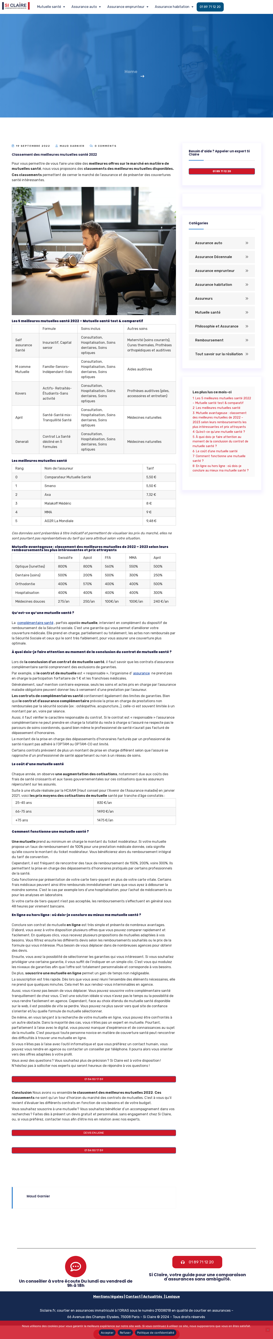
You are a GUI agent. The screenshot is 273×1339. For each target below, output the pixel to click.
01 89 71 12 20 (210, 7)
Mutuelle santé (49, 7)
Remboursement (209, 340)
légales (116, 1297)
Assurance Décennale (213, 257)
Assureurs (204, 299)
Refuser (125, 1332)
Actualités (152, 1297)
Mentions (101, 1297)
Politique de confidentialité (155, 1332)
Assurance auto (84, 7)
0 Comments (105, 145)
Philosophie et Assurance (216, 326)
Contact (133, 1297)
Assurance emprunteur (125, 7)
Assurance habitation (172, 7)
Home (131, 72)
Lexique (173, 1297)
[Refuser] (268, 1330)
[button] (51, 7)
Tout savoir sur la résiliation (219, 354)
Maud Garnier (72, 145)
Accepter (107, 1332)
